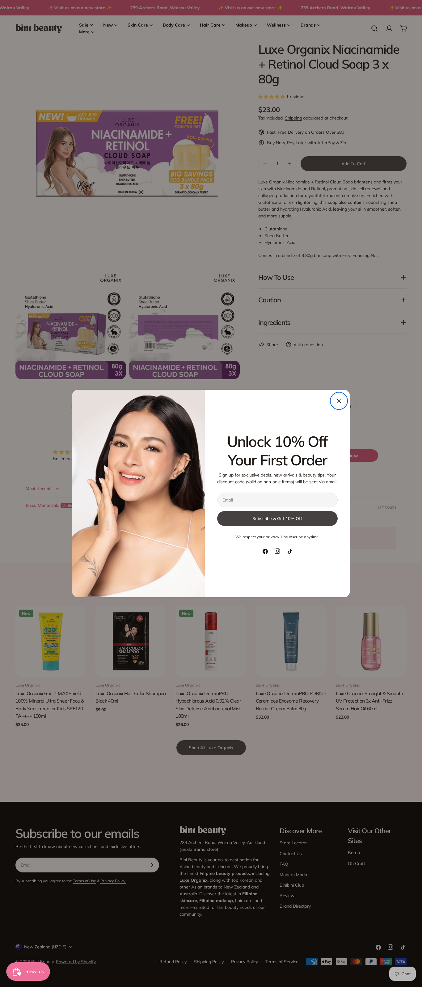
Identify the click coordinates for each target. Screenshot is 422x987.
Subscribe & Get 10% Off (277, 518)
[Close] (338, 400)
